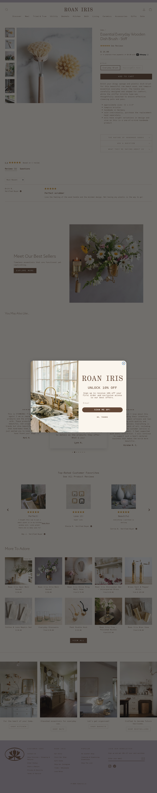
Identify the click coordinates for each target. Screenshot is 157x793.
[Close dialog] (123, 363)
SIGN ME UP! (102, 410)
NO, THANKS (102, 417)
